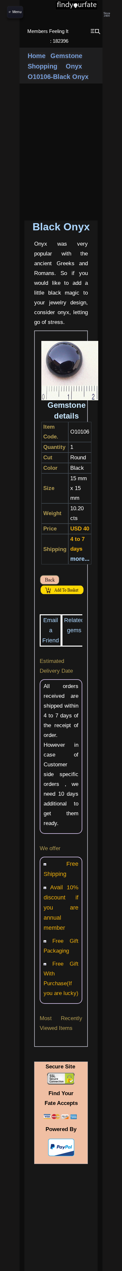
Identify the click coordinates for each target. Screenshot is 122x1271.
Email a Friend (50, 630)
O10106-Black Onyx (58, 76)
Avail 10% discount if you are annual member (61, 907)
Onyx (74, 66)
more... (79, 559)
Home (37, 55)
